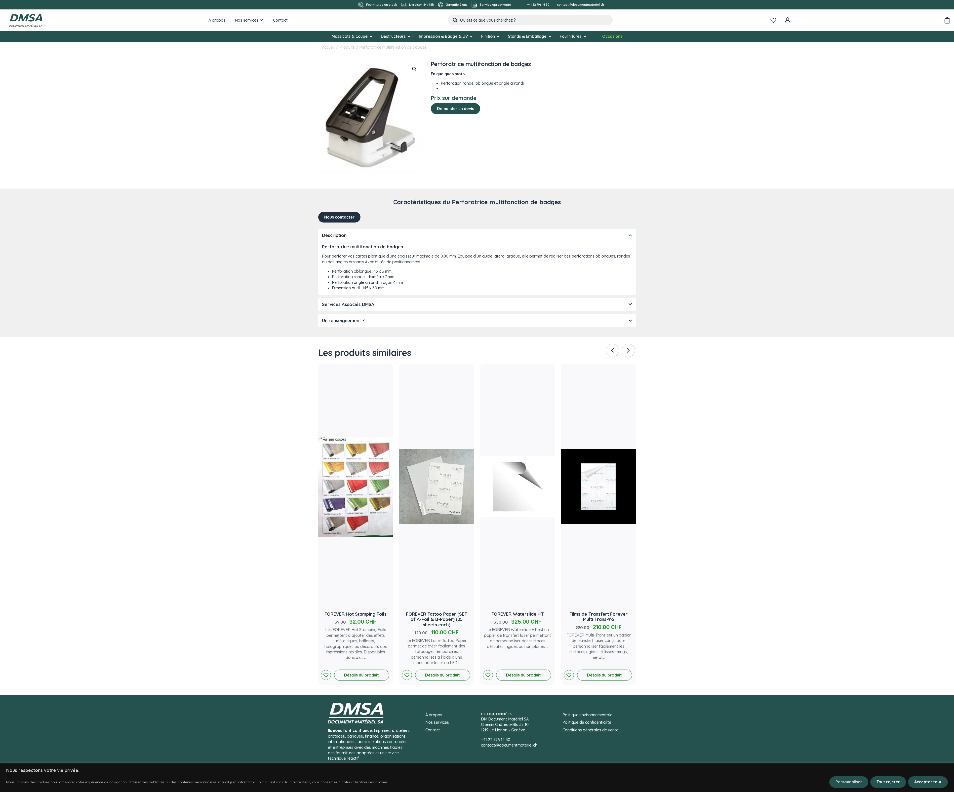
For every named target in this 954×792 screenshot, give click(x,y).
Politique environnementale (587, 714)
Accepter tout (928, 781)
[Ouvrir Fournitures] (585, 36)
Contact (432, 729)
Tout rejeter (888, 781)
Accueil (328, 47)
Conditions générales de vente (590, 729)
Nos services (437, 722)
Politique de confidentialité (586, 722)
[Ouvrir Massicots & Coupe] (371, 36)
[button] (414, 69)
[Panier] (947, 19)
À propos (433, 714)
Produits (347, 47)
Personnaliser (848, 781)
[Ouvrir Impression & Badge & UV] (471, 36)
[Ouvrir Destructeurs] (409, 36)
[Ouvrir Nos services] (262, 20)
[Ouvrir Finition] (498, 36)
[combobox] (530, 20)
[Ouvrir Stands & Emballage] (550, 36)
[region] (477, 777)
